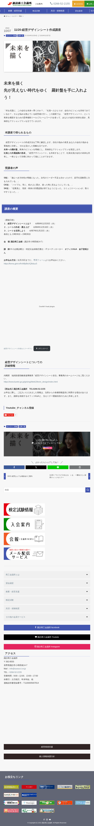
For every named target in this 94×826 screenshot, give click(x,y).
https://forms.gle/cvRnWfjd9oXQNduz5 (20, 264)
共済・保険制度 (12, 608)
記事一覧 (20, 35)
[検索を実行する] (87, 489)
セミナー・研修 (11, 35)
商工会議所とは (12, 575)
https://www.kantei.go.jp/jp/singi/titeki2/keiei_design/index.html (31, 382)
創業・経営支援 (12, 592)
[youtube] (50, 819)
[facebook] (44, 819)
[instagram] (47, 819)
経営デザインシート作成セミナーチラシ (18, 348)
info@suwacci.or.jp (17, 669)
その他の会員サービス (15, 617)
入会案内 (39, 4)
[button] (14, 467)
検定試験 (36, 11)
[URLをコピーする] (79, 467)
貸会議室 (78, 11)
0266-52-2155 (61, 3)
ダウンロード (43, 348)
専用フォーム (39, 260)
